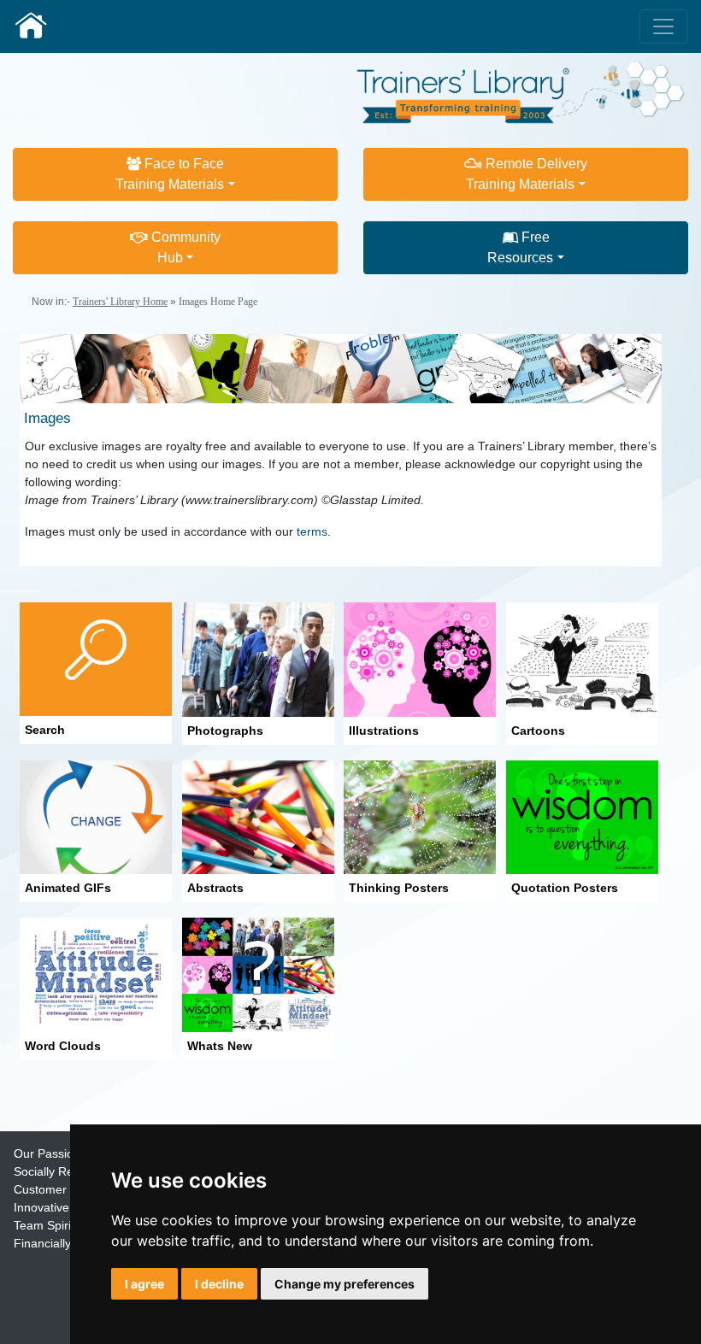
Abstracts (215, 888)
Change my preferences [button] (344, 1284)
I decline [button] (219, 1284)
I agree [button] (144, 1284)
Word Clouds (63, 1046)
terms (312, 531)
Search (45, 730)
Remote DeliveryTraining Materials (526, 173)
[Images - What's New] (258, 974)
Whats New (219, 1046)
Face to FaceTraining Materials (169, 173)
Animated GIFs (68, 888)
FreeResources (520, 247)
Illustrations (384, 730)
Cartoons (538, 730)
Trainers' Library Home (120, 302)
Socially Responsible (69, 1171)
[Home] (521, 91)
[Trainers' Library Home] (31, 26)
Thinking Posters (399, 888)
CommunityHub (184, 247)
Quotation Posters (564, 888)
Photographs (225, 730)
